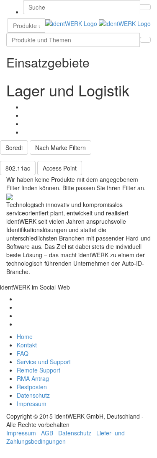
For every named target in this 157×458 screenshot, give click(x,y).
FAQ (22, 353)
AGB (47, 433)
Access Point (60, 168)
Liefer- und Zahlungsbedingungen (65, 437)
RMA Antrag (33, 378)
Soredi (14, 147)
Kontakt (27, 345)
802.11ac (17, 168)
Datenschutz (33, 395)
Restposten (32, 387)
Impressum (31, 403)
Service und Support (44, 361)
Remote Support (38, 370)
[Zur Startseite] (98, 22)
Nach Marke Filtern (60, 147)
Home (25, 336)
